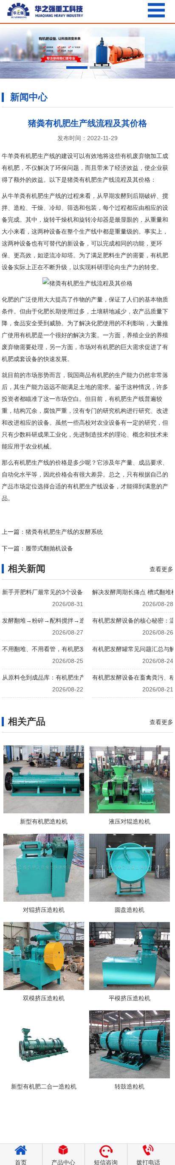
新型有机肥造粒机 (44, 821)
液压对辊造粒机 (129, 821)
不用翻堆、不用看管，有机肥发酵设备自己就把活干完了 (76, 649)
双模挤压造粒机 (44, 998)
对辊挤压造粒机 (44, 909)
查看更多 (161, 569)
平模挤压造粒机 (129, 998)
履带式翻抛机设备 (49, 548)
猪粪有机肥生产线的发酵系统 (64, 531)
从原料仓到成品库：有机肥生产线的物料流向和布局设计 (76, 677)
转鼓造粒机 (129, 1086)
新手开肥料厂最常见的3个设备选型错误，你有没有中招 (75, 592)
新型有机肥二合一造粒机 (43, 1086)
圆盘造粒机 (129, 909)
